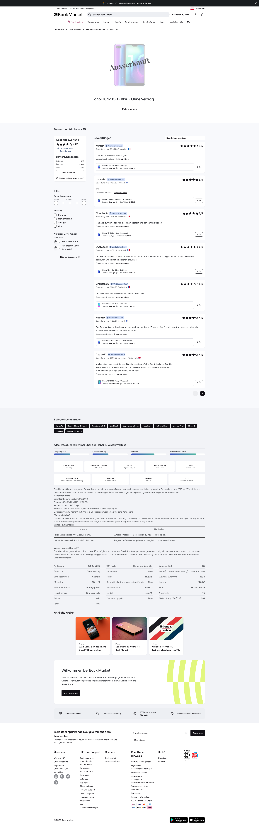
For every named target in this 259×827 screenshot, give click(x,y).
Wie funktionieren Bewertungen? (71, 178)
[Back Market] (68, 14)
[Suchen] (90, 14)
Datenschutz (136, 776)
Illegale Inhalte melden (140, 797)
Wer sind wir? (59, 758)
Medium (161, 762)
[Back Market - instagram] (56, 776)
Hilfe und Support (87, 790)
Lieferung (84, 779)
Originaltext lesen (122, 159)
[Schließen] (256, 3)
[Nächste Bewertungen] (202, 393)
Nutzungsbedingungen (141, 762)
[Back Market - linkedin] (62, 776)
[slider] (56, 203)
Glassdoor (162, 758)
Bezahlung (84, 775)
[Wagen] (202, 14)
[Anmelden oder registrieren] (196, 14)
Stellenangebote (61, 762)
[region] (129, 636)
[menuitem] (93, 22)
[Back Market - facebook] (68, 776)
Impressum (136, 793)
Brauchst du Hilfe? (181, 14)
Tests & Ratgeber (87, 793)
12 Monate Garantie (139, 772)
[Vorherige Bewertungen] (195, 393)
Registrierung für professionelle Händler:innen (87, 761)
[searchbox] (130, 14)
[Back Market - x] (56, 782)
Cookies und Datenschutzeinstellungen (142, 781)
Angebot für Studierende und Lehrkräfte (61, 768)
